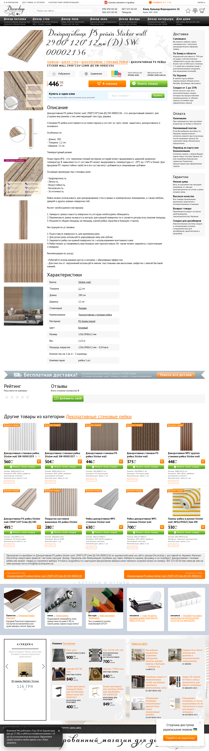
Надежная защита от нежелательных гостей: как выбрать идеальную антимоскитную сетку (156, 682)
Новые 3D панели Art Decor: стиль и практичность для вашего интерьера (191, 680)
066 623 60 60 (109, 12)
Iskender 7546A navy (113, 668)
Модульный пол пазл (70, 24)
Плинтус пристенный (75, 22)
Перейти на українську (180, 738)
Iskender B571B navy (74, 670)
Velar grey (71, 650)
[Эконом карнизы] (63, 601)
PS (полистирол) (86, 321)
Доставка (180, 34)
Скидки (162, 2)
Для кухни (180, 22)
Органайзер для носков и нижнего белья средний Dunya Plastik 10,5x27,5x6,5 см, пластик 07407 (186, 618)
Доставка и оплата (33, 2)
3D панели (46, 22)
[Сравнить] (195, 10)
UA (199, 2)
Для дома (183, 19)
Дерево (82, 308)
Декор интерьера (160, 19)
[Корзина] (202, 10)
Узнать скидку (147, 83)
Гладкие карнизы (11, 22)
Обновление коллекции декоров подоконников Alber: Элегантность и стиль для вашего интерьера (192, 705)
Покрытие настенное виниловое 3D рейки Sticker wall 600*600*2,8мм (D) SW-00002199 (61, 523)
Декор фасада (129, 19)
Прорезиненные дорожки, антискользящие (111, 655)
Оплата (179, 113)
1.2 (79, 288)
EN (202, 2)
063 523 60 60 (129, 9)
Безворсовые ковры (75, 653)
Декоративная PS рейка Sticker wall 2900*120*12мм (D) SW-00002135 (44, 575)
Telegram (126, 12)
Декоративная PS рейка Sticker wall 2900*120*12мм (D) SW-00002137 (164, 575)
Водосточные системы (128, 24)
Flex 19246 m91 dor (113, 650)
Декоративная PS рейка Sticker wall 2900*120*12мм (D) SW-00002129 (22, 522)
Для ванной (191, 22)
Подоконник (111, 22)
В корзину (109, 83)
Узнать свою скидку (24, 466)
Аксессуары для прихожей (73, 701)
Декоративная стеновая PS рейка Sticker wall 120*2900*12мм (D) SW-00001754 (142, 458)
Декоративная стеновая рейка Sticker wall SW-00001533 (21, 455)
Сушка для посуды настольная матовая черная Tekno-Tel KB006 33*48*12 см (143, 618)
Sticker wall (133, 75)
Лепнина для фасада (128, 22)
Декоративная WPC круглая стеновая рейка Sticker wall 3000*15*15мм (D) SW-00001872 (184, 458)
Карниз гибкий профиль (25, 683)
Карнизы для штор (97, 22)
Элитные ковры (73, 674)
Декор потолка (15, 19)
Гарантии (180, 176)
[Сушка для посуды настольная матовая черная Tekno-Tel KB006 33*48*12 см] (145, 601)
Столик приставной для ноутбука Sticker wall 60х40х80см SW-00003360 (113, 690)
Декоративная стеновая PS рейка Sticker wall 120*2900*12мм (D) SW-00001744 (101, 458)
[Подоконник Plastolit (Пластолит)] (22, 601)
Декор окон (98, 19)
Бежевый (83, 327)
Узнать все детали (176, 374)
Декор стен (41, 19)
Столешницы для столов (157, 24)
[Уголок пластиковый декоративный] (104, 601)
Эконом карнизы (62, 615)
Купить (158, 95)
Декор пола (69, 19)
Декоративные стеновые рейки (99, 416)
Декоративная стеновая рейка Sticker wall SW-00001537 (62, 455)
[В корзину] (39, 461)
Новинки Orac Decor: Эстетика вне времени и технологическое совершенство (192, 655)
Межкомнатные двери (157, 22)
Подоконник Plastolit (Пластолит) (20, 616)
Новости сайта (139, 643)
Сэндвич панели (44, 24)
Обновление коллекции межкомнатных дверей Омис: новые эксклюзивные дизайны (153, 706)
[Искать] (93, 10)
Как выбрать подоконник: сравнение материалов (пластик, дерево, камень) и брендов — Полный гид (155, 658)
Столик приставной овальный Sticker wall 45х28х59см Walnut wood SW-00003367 (75, 692)
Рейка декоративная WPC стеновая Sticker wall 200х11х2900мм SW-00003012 (104, 522)
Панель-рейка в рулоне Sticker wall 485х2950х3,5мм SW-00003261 (185, 522)
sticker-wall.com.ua (156, 75)
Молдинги (37, 22)
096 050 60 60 (109, 9)
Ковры (63, 22)
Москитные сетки (97, 24)
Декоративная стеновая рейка (95, 314)
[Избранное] (188, 10)
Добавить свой (71, 398)
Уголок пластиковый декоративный (101, 616)
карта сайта (75, 727)
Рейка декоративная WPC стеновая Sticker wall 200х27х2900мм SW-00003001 (145, 522)
